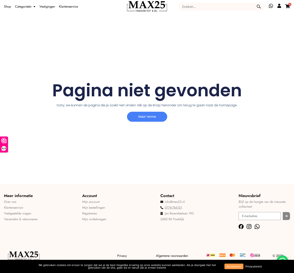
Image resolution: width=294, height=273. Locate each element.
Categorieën (23, 6)
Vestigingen (47, 6)
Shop (7, 6)
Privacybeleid (253, 266)
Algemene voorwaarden (172, 255)
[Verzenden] (286, 216)
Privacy (122, 255)
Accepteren (234, 266)
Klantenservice (68, 6)
